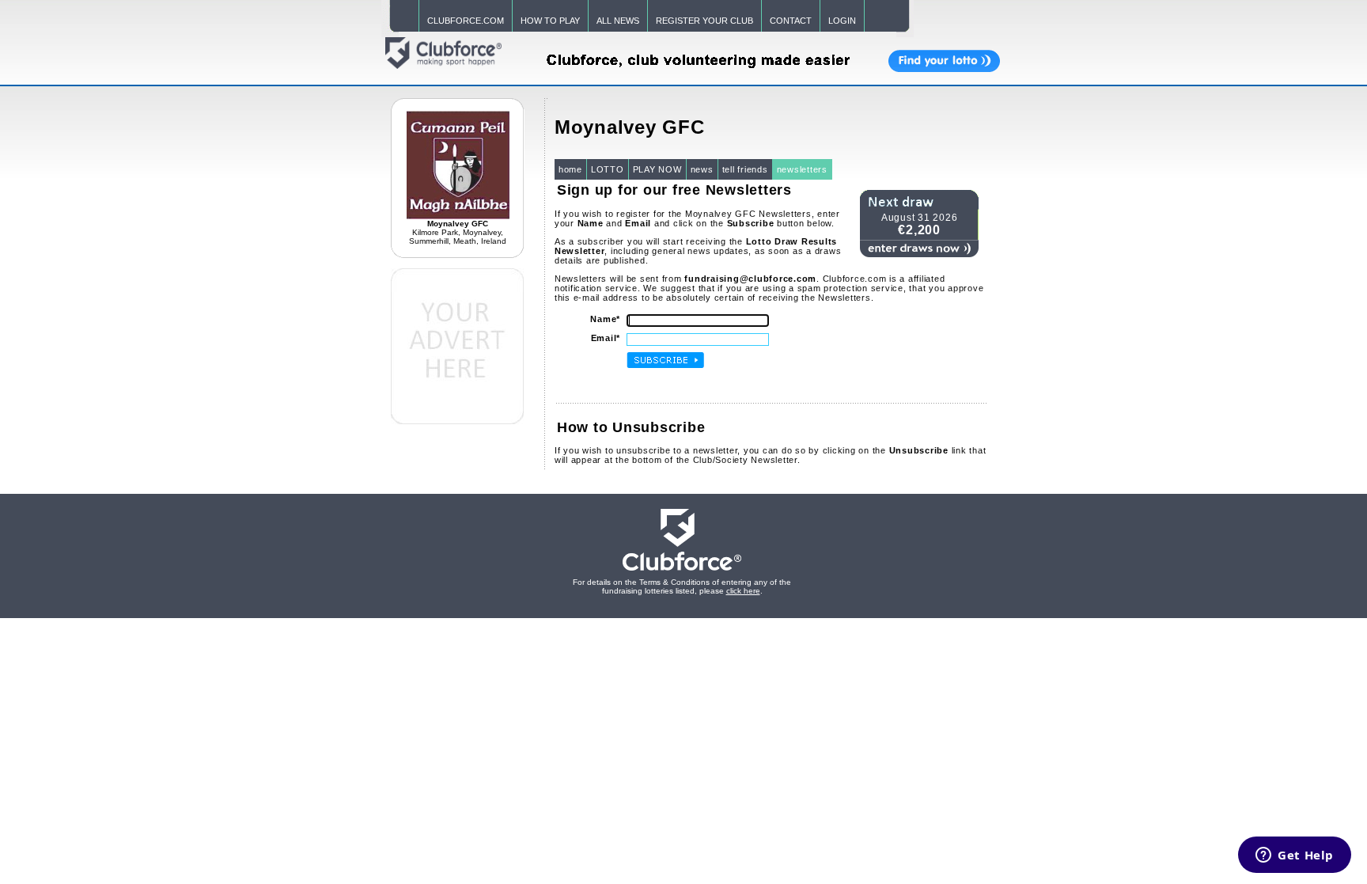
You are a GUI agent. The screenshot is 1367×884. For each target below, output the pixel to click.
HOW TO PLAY (550, 20)
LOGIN (842, 20)
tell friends (745, 169)
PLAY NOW (657, 169)
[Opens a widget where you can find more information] (1294, 856)
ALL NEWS (617, 20)
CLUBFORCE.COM (465, 20)
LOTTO (607, 169)
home (570, 169)
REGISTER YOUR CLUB (704, 20)
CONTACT (791, 20)
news (702, 169)
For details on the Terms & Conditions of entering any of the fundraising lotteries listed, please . (682, 586)
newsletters (802, 169)
